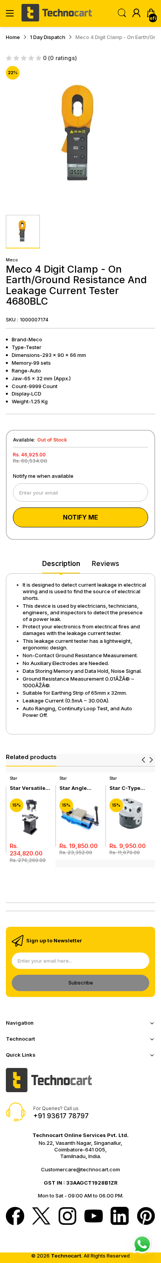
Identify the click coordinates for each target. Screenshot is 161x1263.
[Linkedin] (120, 1217)
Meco (12, 260)
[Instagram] (67, 1217)
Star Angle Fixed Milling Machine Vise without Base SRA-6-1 (77, 788)
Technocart (66, 1255)
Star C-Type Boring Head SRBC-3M (125, 788)
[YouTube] (93, 1217)
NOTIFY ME (80, 517)
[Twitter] (41, 1217)
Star (13, 778)
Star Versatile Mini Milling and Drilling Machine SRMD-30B (31, 788)
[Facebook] (15, 1217)
